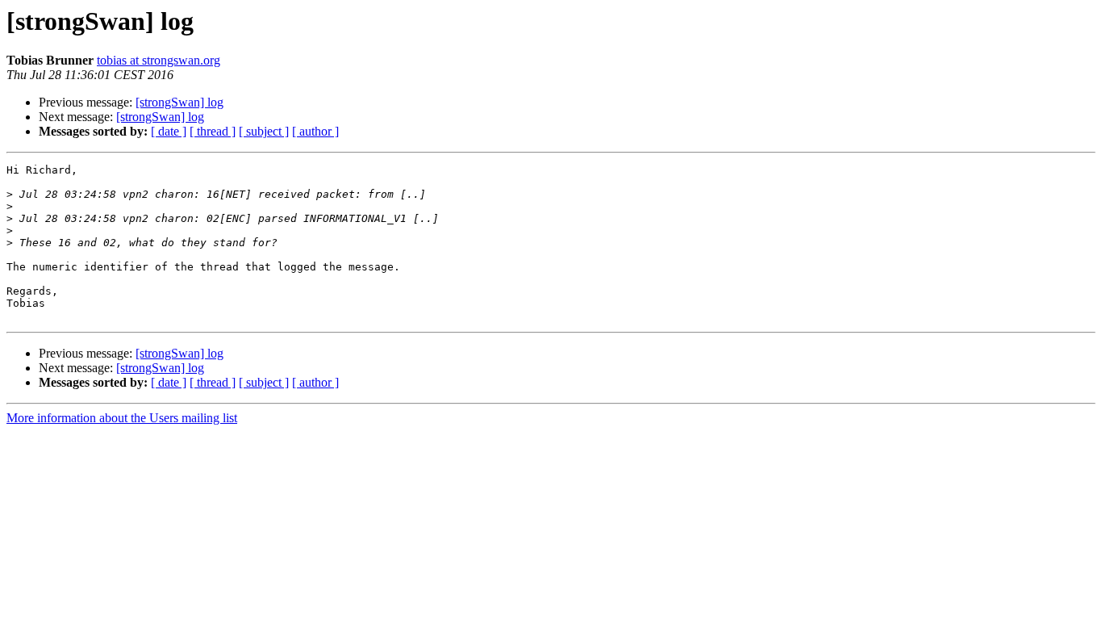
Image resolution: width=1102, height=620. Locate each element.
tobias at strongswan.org (158, 60)
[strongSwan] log (179, 102)
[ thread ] (213, 131)
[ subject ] (264, 131)
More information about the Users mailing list (121, 418)
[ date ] (168, 131)
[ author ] (315, 131)
